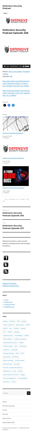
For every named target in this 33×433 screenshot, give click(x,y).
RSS (11, 76)
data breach (20, 325)
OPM (22, 353)
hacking (16, 332)
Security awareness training (12, 367)
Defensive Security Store (11, 286)
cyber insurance (8, 325)
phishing (15, 357)
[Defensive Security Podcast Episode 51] (16, 123)
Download (26, 71)
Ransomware (7, 364)
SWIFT (20, 371)
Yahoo (14, 382)
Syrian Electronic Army (11, 375)
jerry (6, 199)
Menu (5, 13)
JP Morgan (22, 346)
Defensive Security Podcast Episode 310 (13, 158)
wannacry (6, 382)
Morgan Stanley (8, 353)
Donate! (5, 414)
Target (22, 375)
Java (15, 346)
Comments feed (9, 304)
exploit (23, 328)
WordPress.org (9, 307)
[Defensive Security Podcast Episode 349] (16, 176)
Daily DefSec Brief (8, 422)
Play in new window (15, 71)
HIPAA (26, 335)
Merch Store (7, 418)
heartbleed (18, 335)
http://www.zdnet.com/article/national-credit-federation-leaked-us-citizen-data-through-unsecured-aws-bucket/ (16, 83)
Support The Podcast (9, 283)
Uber (4, 201)
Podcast (22, 199)
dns (10, 328)
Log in (6, 300)
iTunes (5, 410)
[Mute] (23, 66)
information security (10, 342)
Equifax (16, 328)
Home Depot (7, 339)
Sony (14, 371)
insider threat (7, 346)
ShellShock (7, 371)
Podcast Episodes (9, 406)
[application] (16, 66)
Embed (5, 74)
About (5, 402)
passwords (6, 357)
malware (6, 350)
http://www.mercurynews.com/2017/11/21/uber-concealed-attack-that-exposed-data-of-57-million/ (16, 93)
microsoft (14, 350)
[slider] (27, 66)
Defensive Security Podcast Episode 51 (13, 133)
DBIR (28, 325)
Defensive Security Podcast (10, 428)
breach (24, 321)
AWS (27, 199)
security (17, 364)
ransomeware (19, 360)
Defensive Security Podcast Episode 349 (13, 188)
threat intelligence (9, 378)
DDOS (5, 328)
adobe (5, 321)
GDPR (10, 332)
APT (18, 321)
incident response (20, 339)
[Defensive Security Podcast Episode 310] (16, 148)
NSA (17, 353)
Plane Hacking (8, 360)
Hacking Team (8, 335)
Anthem (12, 321)
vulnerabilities (22, 378)
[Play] (5, 66)
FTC (4, 332)
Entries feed (8, 302)
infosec (21, 342)
